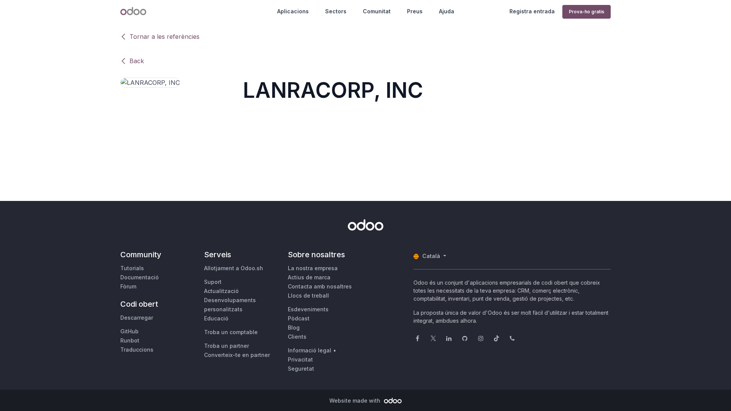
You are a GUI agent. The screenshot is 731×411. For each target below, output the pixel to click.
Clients (297, 336)
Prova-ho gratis (586, 11)
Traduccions (136, 349)
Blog (294, 327)
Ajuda (446, 11)
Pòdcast (299, 318)
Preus (415, 11)
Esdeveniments (308, 309)
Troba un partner (226, 345)
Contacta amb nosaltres (320, 286)
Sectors (335, 11)
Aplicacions (293, 11)
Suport (213, 282)
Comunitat (377, 11)
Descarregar (136, 317)
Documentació (139, 277)
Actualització (221, 291)
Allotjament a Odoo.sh (233, 268)
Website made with (355, 400)
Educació (216, 318)
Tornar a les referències (164, 36)
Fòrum (128, 286)
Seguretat (301, 368)
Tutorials (132, 268)
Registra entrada (532, 11)
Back (136, 61)
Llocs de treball (308, 295)
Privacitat (300, 359)
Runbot (129, 340)
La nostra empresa (313, 268)
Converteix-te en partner (237, 355)
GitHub (129, 331)
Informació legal (309, 350)
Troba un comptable (231, 332)
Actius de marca (309, 277)
